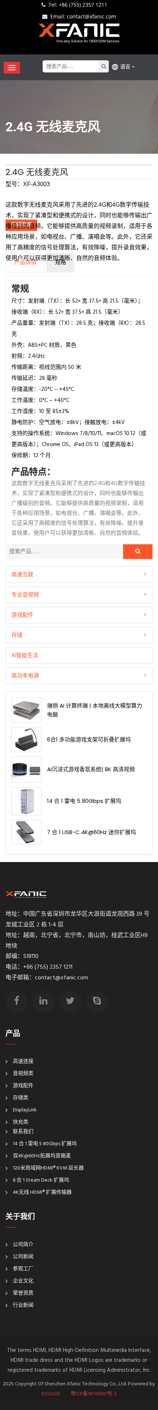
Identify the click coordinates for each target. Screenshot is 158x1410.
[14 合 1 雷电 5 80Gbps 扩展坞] (26, 801)
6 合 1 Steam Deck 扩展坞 (41, 1180)
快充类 (20, 1122)
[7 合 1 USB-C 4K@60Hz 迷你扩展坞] (26, 832)
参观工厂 (23, 1269)
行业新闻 (23, 1305)
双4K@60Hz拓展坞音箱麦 (42, 1156)
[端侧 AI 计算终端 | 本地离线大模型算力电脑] (26, 710)
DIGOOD (51, 1394)
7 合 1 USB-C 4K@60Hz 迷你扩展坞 (91, 832)
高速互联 (22, 574)
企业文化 (23, 1281)
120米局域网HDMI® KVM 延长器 (48, 1168)
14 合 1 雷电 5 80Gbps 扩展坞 (84, 801)
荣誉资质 (23, 1293)
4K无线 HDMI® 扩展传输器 (42, 1192)
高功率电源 (25, 675)
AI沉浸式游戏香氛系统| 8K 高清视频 (91, 769)
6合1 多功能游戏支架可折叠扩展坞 (89, 739)
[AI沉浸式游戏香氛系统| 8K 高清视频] (26, 769)
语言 (125, 66)
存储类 (20, 1098)
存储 (16, 635)
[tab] (79, 574)
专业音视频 (25, 594)
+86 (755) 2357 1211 (78, 4)
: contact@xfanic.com (83, 16)
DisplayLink (25, 1110)
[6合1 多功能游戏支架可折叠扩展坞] (26, 739)
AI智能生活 (24, 655)
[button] (79, 575)
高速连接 (23, 1061)
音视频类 (23, 1073)
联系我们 (23, 1132)
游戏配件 (22, 614)
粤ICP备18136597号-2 (94, 1394)
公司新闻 (23, 1257)
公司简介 (23, 1244)
